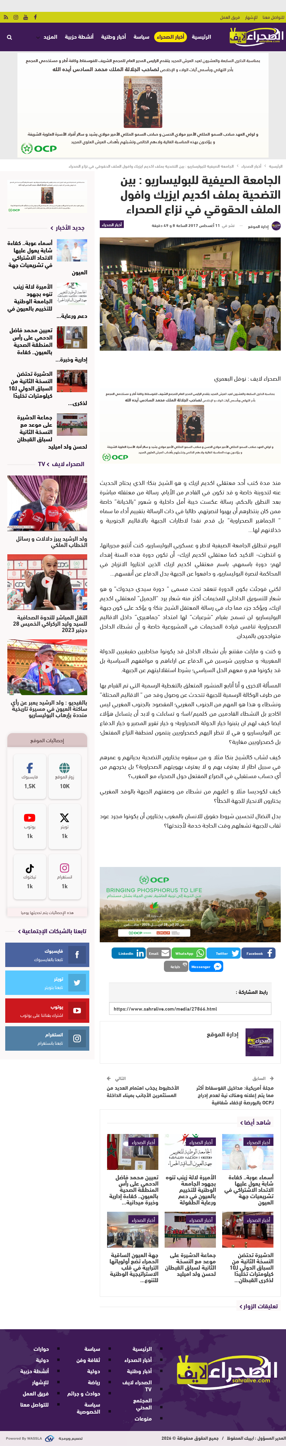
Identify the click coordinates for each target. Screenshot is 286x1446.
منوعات (143, 1418)
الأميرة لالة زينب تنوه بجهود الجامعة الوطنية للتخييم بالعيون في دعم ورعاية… (47, 300)
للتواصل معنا (273, 17)
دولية (93, 1370)
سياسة (141, 36)
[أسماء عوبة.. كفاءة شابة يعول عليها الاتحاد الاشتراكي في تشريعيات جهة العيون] (247, 1152)
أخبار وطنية (113, 36)
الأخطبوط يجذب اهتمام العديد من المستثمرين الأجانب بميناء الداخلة (143, 1090)
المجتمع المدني (142, 1403)
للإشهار (251, 17)
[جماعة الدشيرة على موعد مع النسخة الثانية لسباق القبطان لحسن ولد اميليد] (190, 1230)
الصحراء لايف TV (137, 1385)
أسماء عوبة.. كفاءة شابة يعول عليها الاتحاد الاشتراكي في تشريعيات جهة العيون (47, 257)
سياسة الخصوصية (88, 1407)
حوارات (41, 1348)
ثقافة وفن (88, 1359)
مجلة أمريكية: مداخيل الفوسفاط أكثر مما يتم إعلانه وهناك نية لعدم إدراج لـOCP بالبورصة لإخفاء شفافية (235, 1094)
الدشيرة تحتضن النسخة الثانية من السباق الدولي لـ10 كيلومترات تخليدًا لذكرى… (47, 387)
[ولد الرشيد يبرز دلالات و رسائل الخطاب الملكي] (47, 503)
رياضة (94, 1382)
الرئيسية (201, 36)
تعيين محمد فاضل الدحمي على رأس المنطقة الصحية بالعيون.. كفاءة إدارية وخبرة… (48, 344)
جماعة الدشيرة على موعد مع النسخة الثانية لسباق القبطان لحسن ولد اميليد (52, 431)
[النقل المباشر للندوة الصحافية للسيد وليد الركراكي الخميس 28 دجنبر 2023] (47, 582)
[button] (258, 953)
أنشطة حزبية (79, 36)
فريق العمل (230, 17)
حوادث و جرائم (83, 1393)
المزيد (50, 36)
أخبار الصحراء (170, 36)
